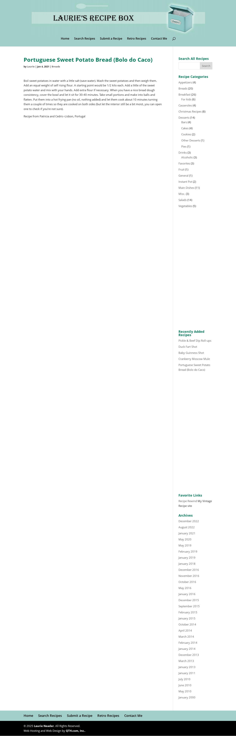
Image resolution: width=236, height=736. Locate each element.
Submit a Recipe (111, 39)
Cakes (185, 128)
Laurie (31, 66)
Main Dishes (186, 188)
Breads (56, 66)
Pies (183, 146)
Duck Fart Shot (187, 346)
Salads (182, 200)
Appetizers (185, 82)
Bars (184, 122)
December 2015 (188, 600)
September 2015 (189, 606)
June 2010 (184, 685)
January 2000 (186, 697)
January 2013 (186, 667)
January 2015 (186, 618)
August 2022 (186, 527)
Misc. (181, 194)
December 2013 (188, 655)
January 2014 (186, 649)
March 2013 (186, 661)
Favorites (184, 163)
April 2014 (185, 630)
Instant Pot (185, 181)
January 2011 (186, 673)
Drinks (182, 152)
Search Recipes (84, 39)
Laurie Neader (44, 726)
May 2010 (184, 691)
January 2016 (186, 594)
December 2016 (188, 570)
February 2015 (187, 612)
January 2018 (186, 563)
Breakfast (184, 94)
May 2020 (184, 539)
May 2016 (184, 588)
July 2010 (184, 679)
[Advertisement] (195, 269)
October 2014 (187, 624)
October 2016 (187, 582)
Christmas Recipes (190, 111)
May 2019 (184, 545)
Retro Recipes (136, 39)
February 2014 (187, 642)
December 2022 (188, 521)
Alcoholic (187, 157)
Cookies (186, 134)
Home (65, 39)
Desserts (183, 117)
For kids (186, 99)
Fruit (181, 169)
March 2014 (186, 636)
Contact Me (159, 39)
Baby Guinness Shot (191, 353)
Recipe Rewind (187, 501)
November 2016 (188, 576)
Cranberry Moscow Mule (194, 359)
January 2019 (186, 557)
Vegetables (185, 206)
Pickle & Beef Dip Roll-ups (194, 340)
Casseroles (185, 105)
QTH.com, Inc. (75, 731)
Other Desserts (190, 140)
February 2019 (187, 551)
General (183, 175)
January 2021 (186, 533)
